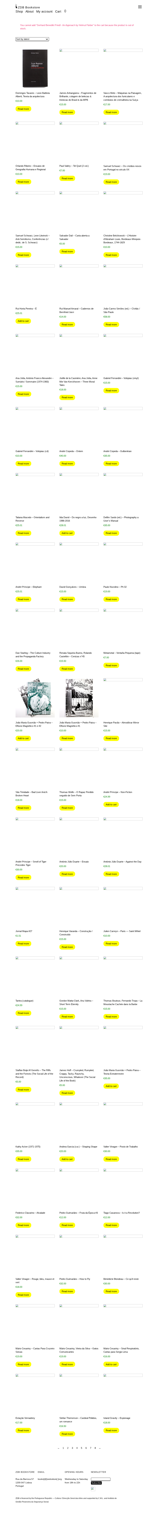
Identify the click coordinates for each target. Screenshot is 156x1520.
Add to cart (23, 321)
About (29, 11)
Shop (19, 11)
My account (44, 11)
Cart (58, 11)
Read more (23, 109)
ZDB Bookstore (29, 7)
